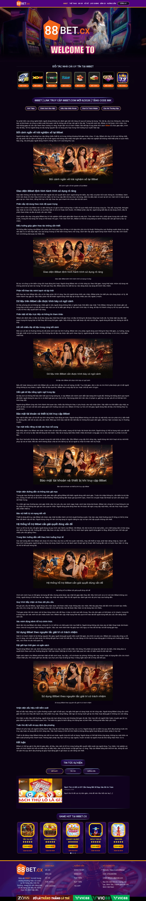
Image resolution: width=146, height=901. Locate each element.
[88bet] (23, 3)
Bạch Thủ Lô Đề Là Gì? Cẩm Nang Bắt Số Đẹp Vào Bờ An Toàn (88, 787)
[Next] (132, 81)
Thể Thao (73, 3)
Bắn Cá (103, 3)
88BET (65, 3)
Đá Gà (80, 3)
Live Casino (94, 3)
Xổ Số (86, 3)
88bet (107, 125)
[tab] (54, 771)
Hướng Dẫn (111, 3)
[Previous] (13, 81)
